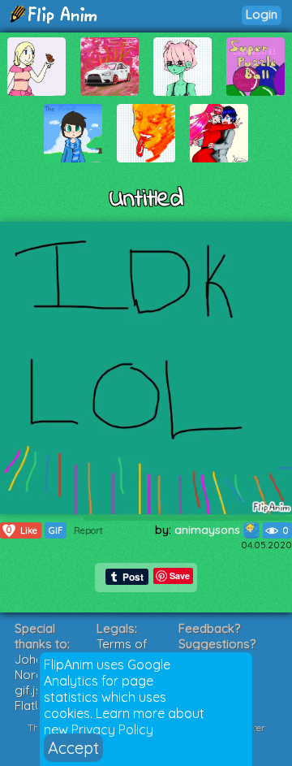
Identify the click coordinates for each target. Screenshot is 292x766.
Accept (73, 748)
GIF (55, 530)
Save (180, 575)
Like (21, 530)
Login (261, 14)
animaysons (208, 529)
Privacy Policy (112, 729)
